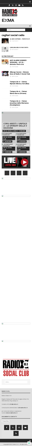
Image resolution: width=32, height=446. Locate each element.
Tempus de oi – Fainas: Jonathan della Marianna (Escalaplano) (19, 103)
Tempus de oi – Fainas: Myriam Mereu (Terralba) (19, 83)
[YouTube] (25, 173)
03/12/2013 (15, 49)
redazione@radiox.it (11, 413)
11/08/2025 (22, 131)
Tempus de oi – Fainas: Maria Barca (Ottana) (18, 92)
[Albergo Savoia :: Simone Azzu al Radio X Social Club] (5, 73)
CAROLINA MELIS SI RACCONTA (19, 47)
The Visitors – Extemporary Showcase (21, 144)
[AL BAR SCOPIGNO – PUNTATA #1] (5, 40)
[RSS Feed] (22, 5)
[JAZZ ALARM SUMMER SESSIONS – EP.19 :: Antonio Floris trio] (5, 61)
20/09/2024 (22, 152)
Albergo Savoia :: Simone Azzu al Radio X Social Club (20, 73)
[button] (30, 1)
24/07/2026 (15, 95)
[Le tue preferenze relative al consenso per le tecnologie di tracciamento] (29, 443)
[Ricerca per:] (16, 29)
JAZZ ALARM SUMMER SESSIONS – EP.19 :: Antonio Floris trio (18, 62)
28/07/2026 (15, 76)
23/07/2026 (15, 107)
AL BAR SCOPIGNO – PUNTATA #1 (20, 39)
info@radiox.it (13, 404)
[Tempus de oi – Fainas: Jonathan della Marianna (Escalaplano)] (5, 102)
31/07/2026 (15, 66)
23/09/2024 (22, 141)
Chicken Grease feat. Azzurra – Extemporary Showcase (22, 133)
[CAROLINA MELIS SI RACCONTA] (5, 49)
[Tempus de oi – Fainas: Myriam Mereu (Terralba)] (5, 83)
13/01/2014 (15, 41)
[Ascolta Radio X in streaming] (16, 167)
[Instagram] (16, 5)
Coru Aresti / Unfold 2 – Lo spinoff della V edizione (15, 125)
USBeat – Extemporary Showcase (7, 134)
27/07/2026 (15, 86)
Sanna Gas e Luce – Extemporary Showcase (8, 144)
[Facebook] (9, 5)
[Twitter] (12, 5)
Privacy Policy (5, 421)
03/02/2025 (8, 141)
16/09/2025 (8, 152)
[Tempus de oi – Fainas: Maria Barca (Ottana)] (5, 92)
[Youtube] (19, 5)
